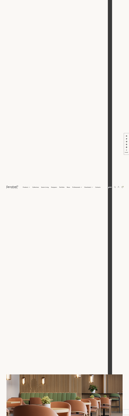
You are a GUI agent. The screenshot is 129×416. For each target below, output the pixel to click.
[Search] (114, 187)
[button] (26, 187)
